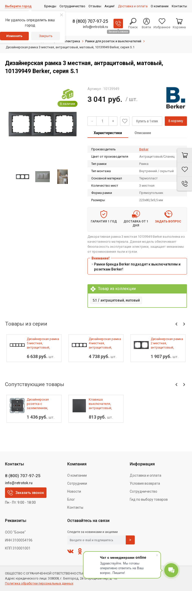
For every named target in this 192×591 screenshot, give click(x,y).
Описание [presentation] (142, 133)
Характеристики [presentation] (108, 133)
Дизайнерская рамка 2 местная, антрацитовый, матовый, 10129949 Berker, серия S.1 (167, 343)
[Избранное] (184, 169)
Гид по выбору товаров (149, 499)
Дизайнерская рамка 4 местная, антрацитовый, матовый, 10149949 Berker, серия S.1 (105, 343)
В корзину (175, 121)
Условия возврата (145, 483)
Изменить (14, 36)
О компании (77, 475)
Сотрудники (77, 483)
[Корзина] (184, 155)
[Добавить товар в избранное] (124, 121)
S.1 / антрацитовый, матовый (116, 300)
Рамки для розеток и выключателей (113, 41)
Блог (71, 499)
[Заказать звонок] (118, 23)
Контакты (75, 507)
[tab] (108, 133)
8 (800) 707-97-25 (90, 21)
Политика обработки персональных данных (39, 583)
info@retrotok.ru (95, 27)
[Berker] (175, 98)
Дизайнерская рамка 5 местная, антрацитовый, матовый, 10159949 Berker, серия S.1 (43, 343)
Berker (143, 149)
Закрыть (45, 36)
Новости (74, 491)
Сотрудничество (143, 491)
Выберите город (18, 6)
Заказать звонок (30, 493)
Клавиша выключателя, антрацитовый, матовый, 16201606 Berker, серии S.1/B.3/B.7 (103, 404)
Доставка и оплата (145, 475)
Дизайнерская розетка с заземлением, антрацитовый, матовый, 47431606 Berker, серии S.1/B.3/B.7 (41, 404)
